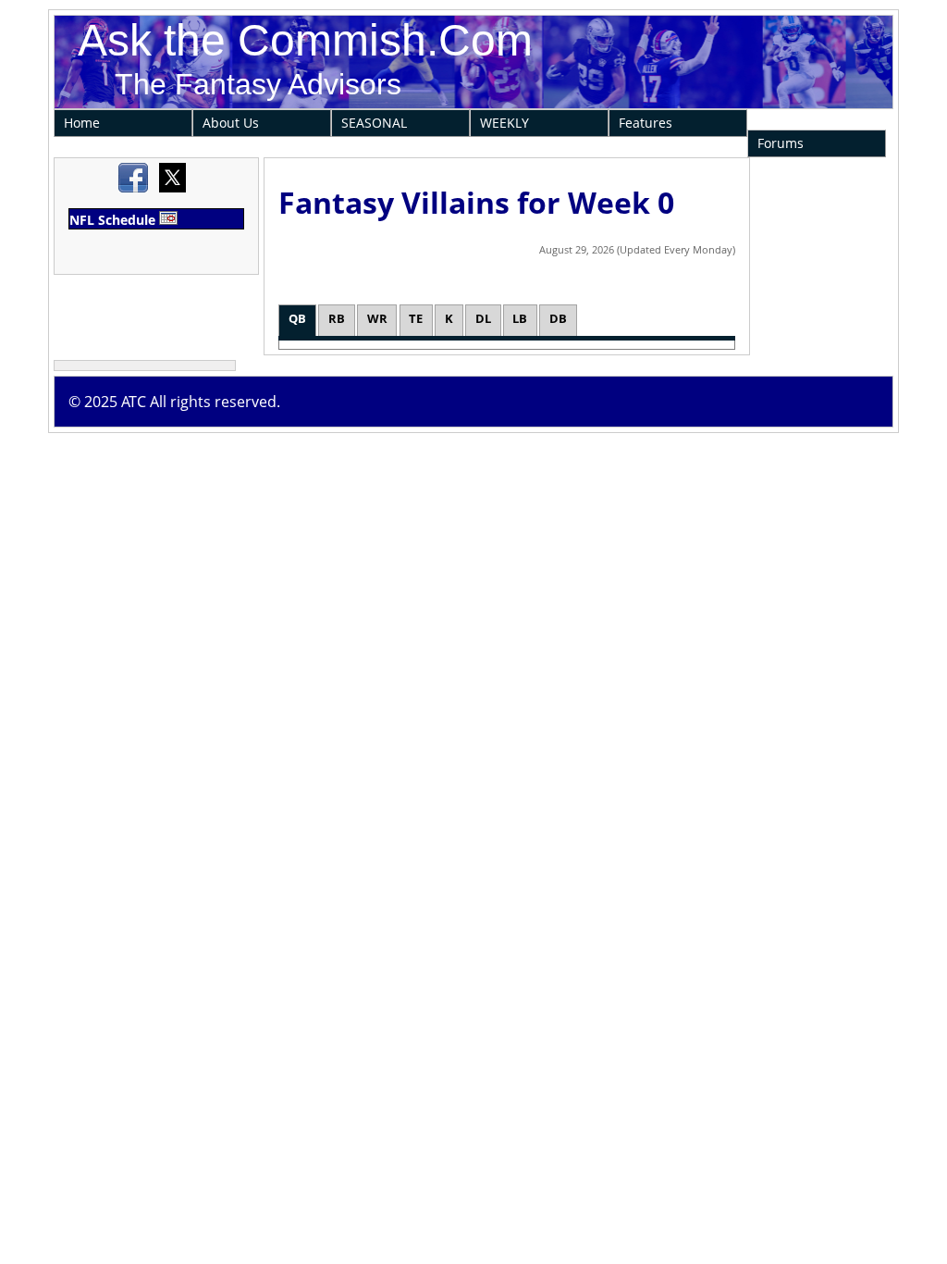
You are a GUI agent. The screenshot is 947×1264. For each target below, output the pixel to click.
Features (645, 122)
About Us (231, 122)
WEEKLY (504, 122)
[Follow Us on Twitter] (172, 188)
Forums (780, 143)
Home (82, 122)
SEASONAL (374, 122)
